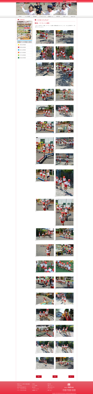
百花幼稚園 (24, 55)
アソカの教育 (27, 16)
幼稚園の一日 (50, 16)
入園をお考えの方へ (51, 387)
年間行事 (58, 16)
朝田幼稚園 (24, 44)
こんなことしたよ (42, 16)
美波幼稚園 (24, 57)
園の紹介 (35, 16)
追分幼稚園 (24, 52)
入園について (65, 16)
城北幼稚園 (24, 50)
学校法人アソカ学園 (24, 60)
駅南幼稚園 (24, 47)
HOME (20, 16)
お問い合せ (73, 16)
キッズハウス (49, 388)
